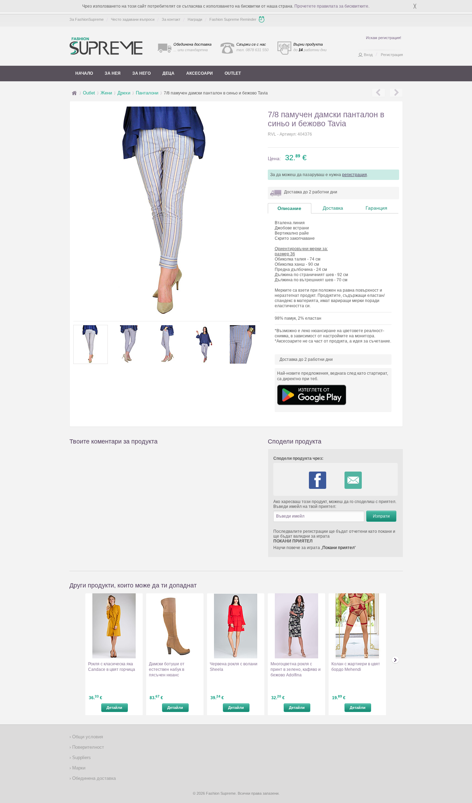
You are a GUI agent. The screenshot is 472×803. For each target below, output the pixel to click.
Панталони (147, 92)
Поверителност (87, 747)
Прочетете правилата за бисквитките (331, 6)
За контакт (171, 19)
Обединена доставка (93, 778)
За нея (113, 73)
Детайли (114, 707)
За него (141, 73)
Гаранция (376, 208)
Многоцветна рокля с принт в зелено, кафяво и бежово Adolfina (296, 669)
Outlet (233, 73)
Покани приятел (338, 547)
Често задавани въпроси (132, 19)
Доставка (333, 208)
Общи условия (87, 736)
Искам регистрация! (383, 38)
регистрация (354, 174)
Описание (289, 208)
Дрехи (123, 92)
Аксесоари (199, 73)
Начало (84, 73)
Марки (78, 767)
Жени (106, 92)
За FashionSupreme (86, 19)
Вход (368, 55)
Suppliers (81, 757)
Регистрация (392, 55)
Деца (168, 73)
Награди (195, 19)
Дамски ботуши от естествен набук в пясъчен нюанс (167, 669)
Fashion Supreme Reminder (232, 19)
